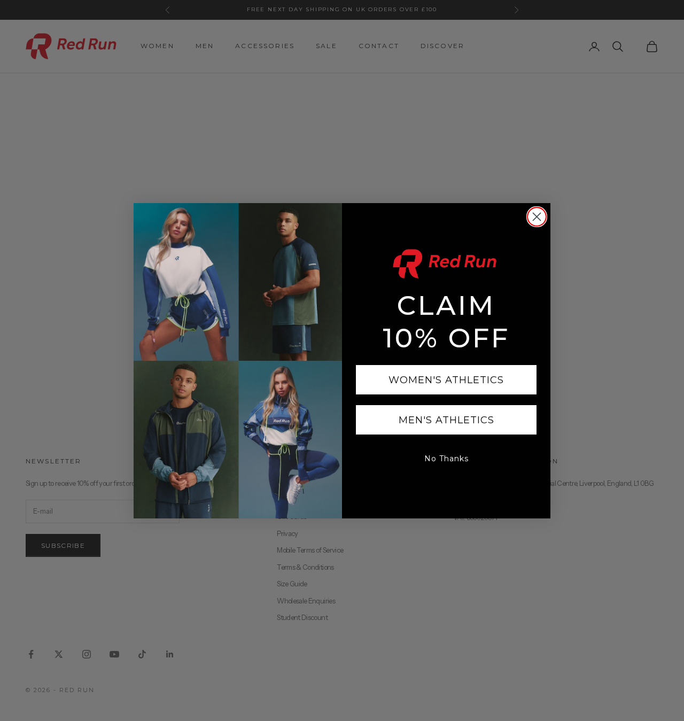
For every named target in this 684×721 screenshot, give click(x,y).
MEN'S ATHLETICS (446, 420)
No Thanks (446, 458)
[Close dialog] (536, 216)
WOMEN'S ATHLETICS (446, 380)
